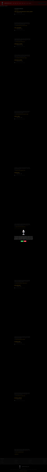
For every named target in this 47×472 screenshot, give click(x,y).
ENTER (22, 241)
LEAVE (25, 241)
